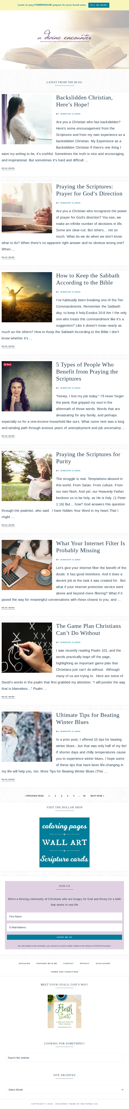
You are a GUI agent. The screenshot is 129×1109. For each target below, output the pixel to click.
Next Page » (97, 796)
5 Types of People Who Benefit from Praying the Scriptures (87, 371)
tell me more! (99, 5)
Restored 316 (89, 1104)
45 (84, 796)
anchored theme (65, 1104)
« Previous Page (34, 796)
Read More (8, 168)
